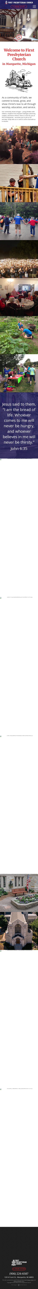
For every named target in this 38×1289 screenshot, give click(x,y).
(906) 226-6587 (19, 1273)
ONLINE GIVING (19, 7)
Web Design (13, 1284)
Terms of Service (17, 1281)
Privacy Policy (30, 1280)
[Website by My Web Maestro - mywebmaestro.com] (18, 1284)
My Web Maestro (23, 1284)
